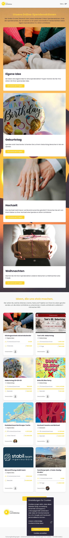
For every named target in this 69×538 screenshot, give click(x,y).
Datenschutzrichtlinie (27, 537)
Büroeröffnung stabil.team (15, 470)
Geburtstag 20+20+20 (13, 380)
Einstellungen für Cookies (43, 537)
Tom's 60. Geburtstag (45, 336)
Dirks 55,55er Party (44, 380)
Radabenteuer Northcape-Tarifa (17, 425)
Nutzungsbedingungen (13, 537)
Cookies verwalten (40, 533)
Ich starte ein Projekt (15, 86)
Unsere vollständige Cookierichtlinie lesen (35, 522)
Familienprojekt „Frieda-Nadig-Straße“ (49, 471)
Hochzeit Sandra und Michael (48, 425)
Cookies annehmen (40, 529)
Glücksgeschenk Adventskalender (18, 336)
